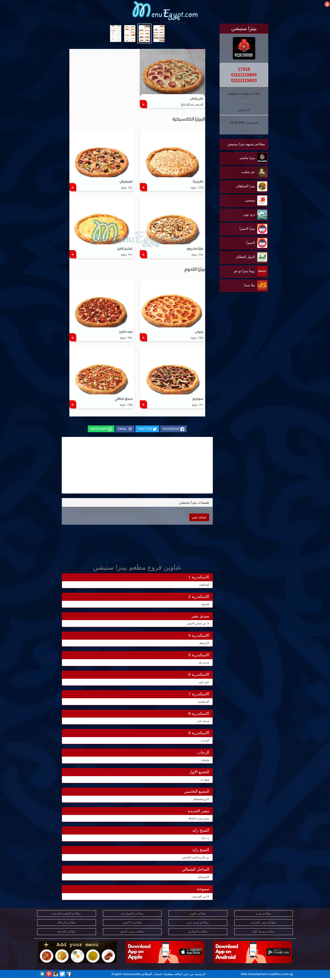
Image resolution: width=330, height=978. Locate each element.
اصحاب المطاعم (151, 974)
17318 (244, 69)
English (117, 974)
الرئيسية (200, 974)
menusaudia (131, 974)
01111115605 (244, 74)
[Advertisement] (240, 338)
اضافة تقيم (199, 517)
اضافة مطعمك (172, 974)
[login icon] (327, 4)
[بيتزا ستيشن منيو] (159, 33)
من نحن (188, 974)
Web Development (254, 974)
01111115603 (244, 80)
